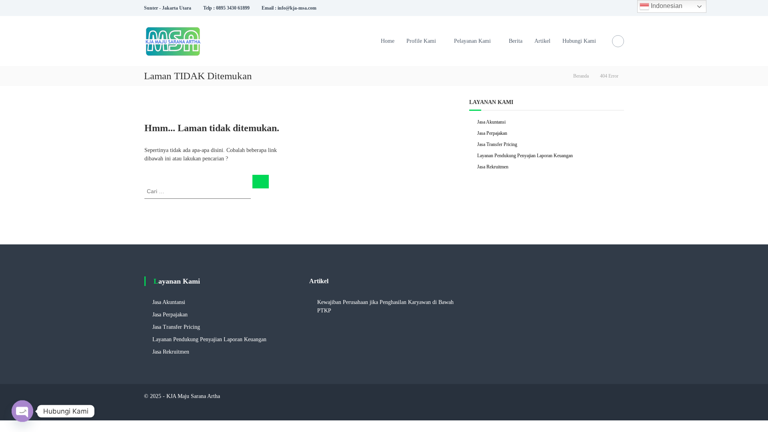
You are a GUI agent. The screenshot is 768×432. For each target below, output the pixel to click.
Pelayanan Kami (472, 41)
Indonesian (665, 5)
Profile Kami (421, 41)
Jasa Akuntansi (491, 122)
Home (387, 41)
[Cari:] (198, 191)
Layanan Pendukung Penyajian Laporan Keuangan (525, 155)
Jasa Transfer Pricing (497, 144)
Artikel (542, 41)
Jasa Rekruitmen (492, 167)
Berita (515, 41)
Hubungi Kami (579, 41)
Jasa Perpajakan (492, 133)
